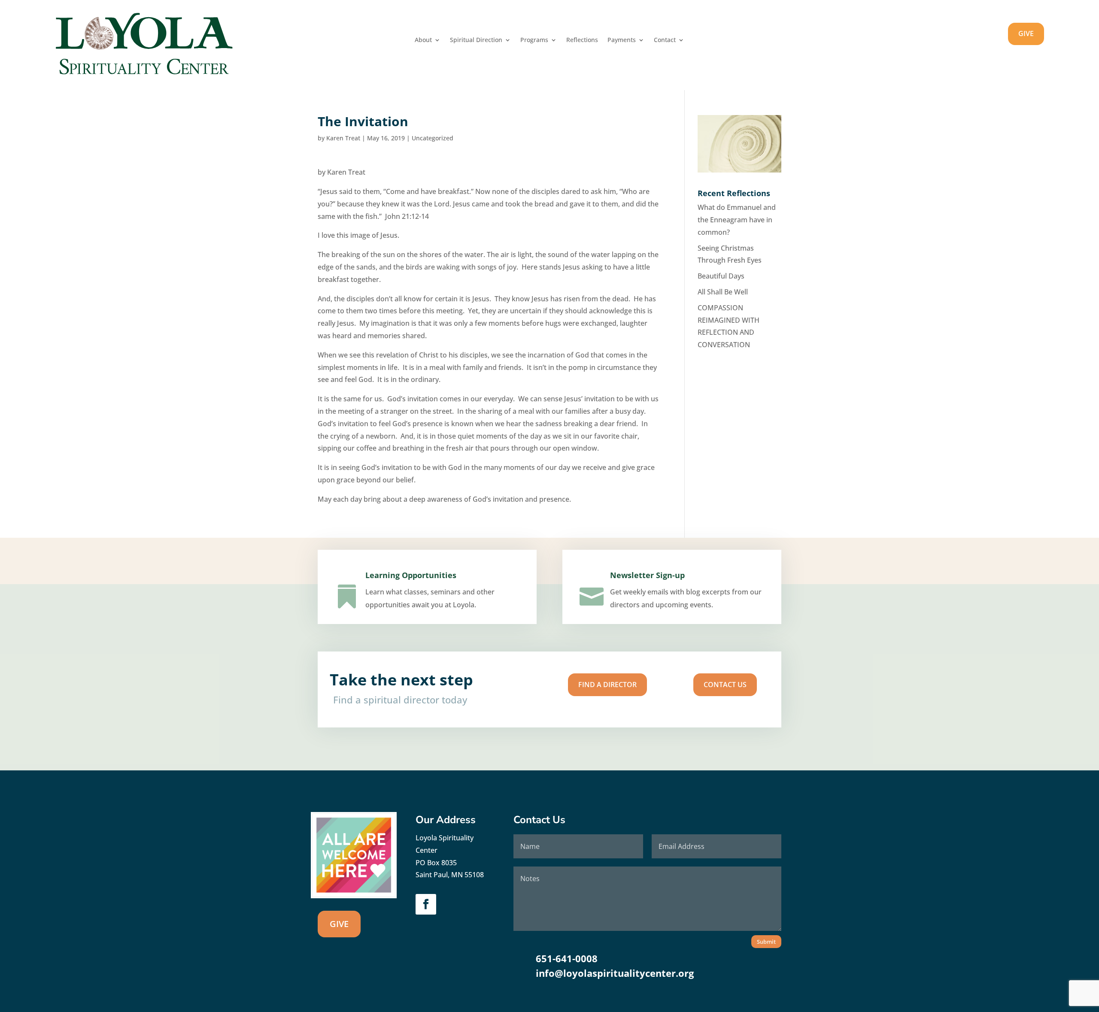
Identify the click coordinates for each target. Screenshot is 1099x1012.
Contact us (725, 684)
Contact (665, 40)
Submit (766, 941)
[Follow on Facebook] (426, 904)
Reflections (582, 40)
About (423, 40)
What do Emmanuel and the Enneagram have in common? (737, 220)
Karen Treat (343, 138)
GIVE (1026, 33)
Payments (621, 40)
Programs (534, 40)
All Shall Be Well (723, 292)
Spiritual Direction (476, 40)
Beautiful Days (721, 276)
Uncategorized (432, 138)
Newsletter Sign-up (647, 575)
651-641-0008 (567, 958)
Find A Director (607, 684)
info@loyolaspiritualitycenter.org (615, 973)
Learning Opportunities (410, 575)
